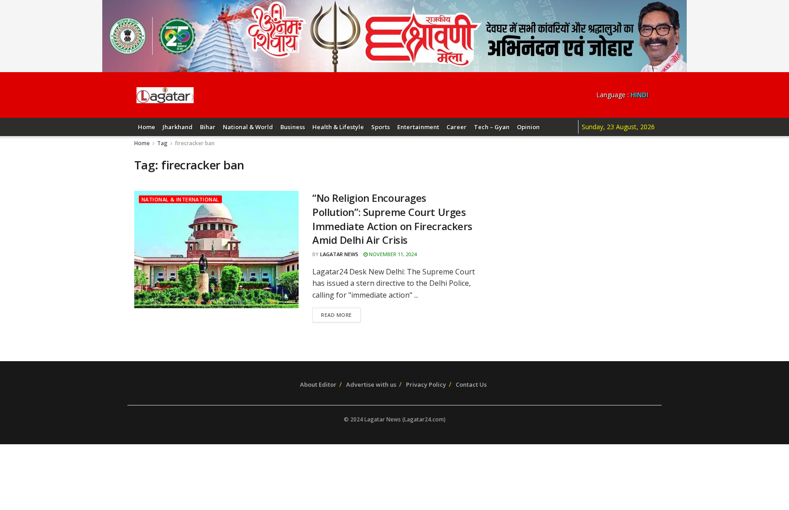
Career (457, 127)
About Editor (318, 384)
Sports (380, 127)
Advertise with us (371, 384)
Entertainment (418, 127)
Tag (162, 143)
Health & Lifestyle (338, 127)
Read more (336, 314)
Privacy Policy (426, 384)
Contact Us (471, 384)
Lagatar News (339, 254)
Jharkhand (178, 127)
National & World (248, 127)
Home (146, 127)
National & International (180, 199)
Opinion (528, 127)
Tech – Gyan (492, 127)
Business (292, 127)
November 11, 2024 (392, 254)
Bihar (208, 127)
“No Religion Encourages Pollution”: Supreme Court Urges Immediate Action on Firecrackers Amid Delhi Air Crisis (392, 219)
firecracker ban (195, 143)
